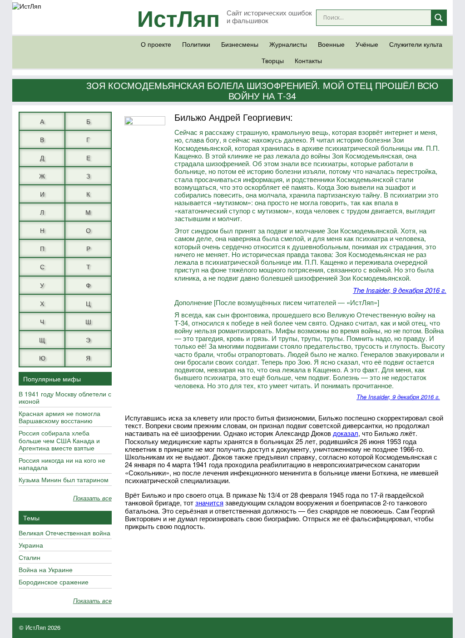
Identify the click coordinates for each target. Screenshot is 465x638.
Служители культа (415, 44)
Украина (31, 545)
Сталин (29, 558)
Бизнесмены (239, 44)
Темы (31, 517)
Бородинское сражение (54, 582)
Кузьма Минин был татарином (64, 480)
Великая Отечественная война (64, 533)
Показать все (92, 498)
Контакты (308, 60)
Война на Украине (46, 570)
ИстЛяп (178, 17)
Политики (196, 44)
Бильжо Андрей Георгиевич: (233, 117)
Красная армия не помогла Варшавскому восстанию (59, 417)
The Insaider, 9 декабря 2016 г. (399, 290)
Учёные (367, 44)
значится (209, 502)
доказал (345, 433)
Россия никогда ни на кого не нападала (62, 464)
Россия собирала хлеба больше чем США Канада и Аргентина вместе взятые (59, 440)
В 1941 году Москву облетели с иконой (65, 398)
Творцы (273, 60)
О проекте (156, 44)
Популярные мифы (52, 378)
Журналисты (288, 44)
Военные (331, 44)
